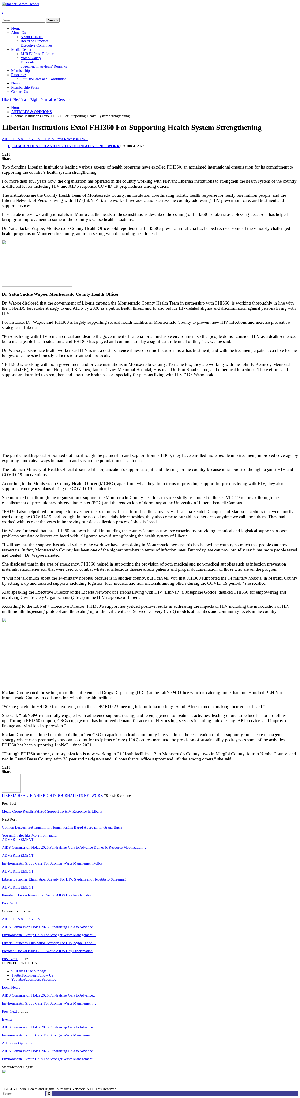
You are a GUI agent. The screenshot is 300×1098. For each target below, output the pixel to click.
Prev (6, 903)
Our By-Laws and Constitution (44, 79)
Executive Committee (36, 45)
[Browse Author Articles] (11, 791)
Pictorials (27, 62)
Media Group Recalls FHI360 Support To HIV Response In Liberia (52, 811)
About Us (18, 33)
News (15, 83)
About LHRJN (32, 37)
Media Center (21, 49)
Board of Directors (34, 41)
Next (13, 903)
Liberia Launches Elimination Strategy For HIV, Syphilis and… (49, 943)
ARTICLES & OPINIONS (22, 139)
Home (15, 28)
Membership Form (25, 87)
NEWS (82, 139)
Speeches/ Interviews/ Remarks (44, 66)
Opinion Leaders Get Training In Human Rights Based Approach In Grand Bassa (62, 827)
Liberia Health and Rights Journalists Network (36, 100)
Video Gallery (31, 58)
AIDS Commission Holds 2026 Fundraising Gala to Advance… (49, 927)
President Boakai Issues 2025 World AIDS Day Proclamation (47, 951)
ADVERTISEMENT (18, 839)
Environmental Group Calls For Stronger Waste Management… (49, 935)
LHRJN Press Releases (38, 54)
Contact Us (19, 92)
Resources (18, 75)
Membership (20, 71)
